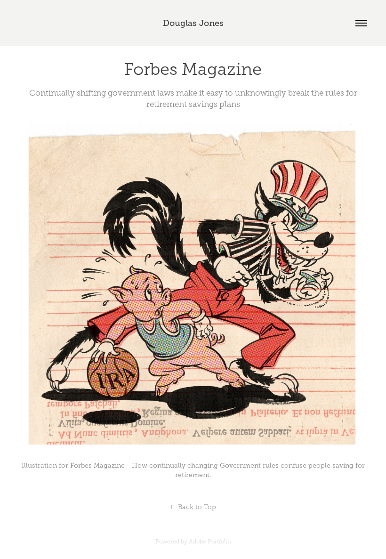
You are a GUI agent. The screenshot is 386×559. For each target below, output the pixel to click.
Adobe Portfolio (210, 541)
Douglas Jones (193, 23)
